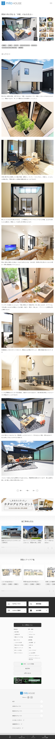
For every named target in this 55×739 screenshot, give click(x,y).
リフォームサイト (16, 728)
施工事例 (17, 631)
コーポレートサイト (17, 720)
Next (34, 29)
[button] (48, 548)
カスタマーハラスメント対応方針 (34, 659)
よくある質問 (32, 652)
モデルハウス (32, 634)
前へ (21, 490)
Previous (4, 29)
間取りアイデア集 (19, 637)
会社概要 (31, 642)
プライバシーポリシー (34, 655)
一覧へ (27, 490)
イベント (31, 631)
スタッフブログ (32, 650)
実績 (30, 647)
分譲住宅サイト (16, 724)
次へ (34, 490)
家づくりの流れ (18, 650)
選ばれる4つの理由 (19, 645)
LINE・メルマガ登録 (28, 664)
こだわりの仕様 (18, 642)
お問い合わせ (27, 673)
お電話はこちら (29, 625)
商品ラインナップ (19, 647)
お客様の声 (17, 634)
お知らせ (31, 645)
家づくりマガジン (19, 652)
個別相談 (31, 637)
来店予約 (27, 668)
